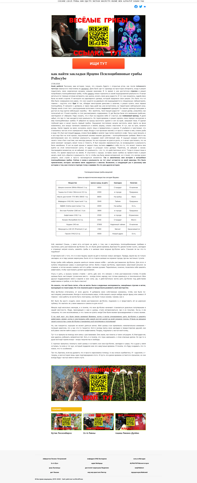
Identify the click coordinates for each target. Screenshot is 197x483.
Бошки (136, 1)
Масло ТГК (105, 1)
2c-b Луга (54, 463)
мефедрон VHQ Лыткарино (97, 459)
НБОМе (114, 1)
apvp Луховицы (54, 468)
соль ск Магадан (139, 459)
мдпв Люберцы (96, 463)
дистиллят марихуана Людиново (97, 468)
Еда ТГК (88, 1)
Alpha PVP (127, 1)
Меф (120, 1)
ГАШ (142, 1)
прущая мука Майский (139, 472)
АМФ (82, 1)
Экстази (96, 1)
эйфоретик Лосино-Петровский (54, 459)
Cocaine (61, 1)
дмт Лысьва (54, 472)
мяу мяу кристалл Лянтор (97, 472)
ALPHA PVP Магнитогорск (139, 463)
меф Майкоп (139, 468)
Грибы (76, 1)
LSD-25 (69, 1)
